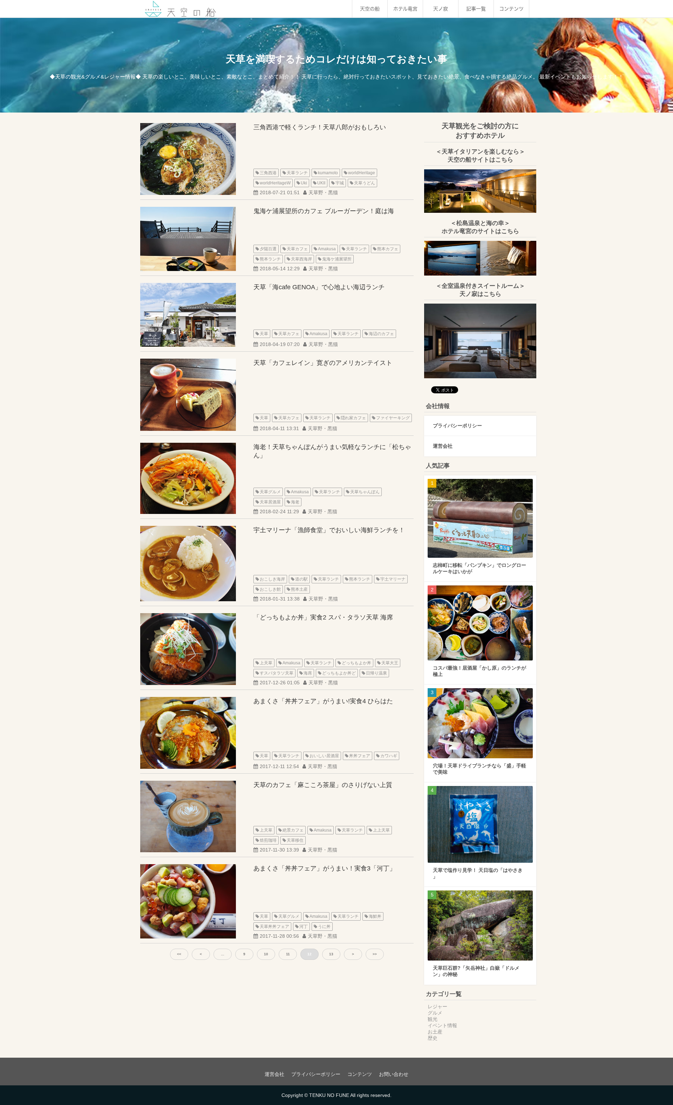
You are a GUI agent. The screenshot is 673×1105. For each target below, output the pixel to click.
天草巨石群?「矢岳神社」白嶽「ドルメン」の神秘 (476, 971)
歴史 (432, 1038)
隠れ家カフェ (353, 417)
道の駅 (301, 579)
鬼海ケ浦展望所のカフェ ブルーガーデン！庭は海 (323, 211)
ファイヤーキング (393, 417)
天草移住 (295, 840)
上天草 (266, 662)
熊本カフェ (387, 248)
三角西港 (268, 172)
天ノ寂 (440, 8)
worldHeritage (361, 172)
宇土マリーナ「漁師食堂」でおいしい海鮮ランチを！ (329, 530)
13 (331, 954)
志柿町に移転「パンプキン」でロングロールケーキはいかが (479, 568)
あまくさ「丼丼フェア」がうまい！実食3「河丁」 (324, 868)
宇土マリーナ (393, 579)
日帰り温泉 (376, 673)
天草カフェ (297, 248)
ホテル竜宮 (405, 8)
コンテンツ (511, 8)
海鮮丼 (375, 916)
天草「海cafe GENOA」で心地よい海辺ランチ (319, 287)
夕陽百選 (268, 248)
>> (375, 954)
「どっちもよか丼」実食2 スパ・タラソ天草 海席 (323, 617)
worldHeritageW (275, 183)
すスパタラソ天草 (276, 673)
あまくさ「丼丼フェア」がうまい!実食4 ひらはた (323, 701)
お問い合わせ (393, 1074)
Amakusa (327, 248)
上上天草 (381, 830)
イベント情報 (442, 1025)
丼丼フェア (359, 755)
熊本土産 (299, 589)
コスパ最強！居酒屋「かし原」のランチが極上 (479, 671)
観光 (432, 1019)
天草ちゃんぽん (365, 491)
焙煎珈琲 (268, 840)
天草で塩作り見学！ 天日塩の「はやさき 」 (478, 873)
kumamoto (328, 172)
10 (266, 954)
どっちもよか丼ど (339, 673)
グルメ (435, 1013)
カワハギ (388, 755)
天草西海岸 (301, 259)
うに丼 (324, 926)
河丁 (303, 926)
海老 (295, 502)
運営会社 (443, 446)
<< (179, 954)
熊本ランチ (270, 259)
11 (288, 954)
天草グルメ (270, 491)
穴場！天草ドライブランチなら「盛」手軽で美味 (479, 769)
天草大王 (389, 662)
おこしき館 (270, 589)
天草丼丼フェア (274, 926)
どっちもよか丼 (356, 662)
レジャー (437, 1006)
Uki (304, 183)
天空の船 (370, 8)
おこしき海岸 (272, 579)
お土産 (435, 1032)
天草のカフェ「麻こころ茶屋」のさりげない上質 (322, 784)
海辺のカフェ (381, 333)
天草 (264, 333)
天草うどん (364, 183)
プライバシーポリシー (457, 425)
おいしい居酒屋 (324, 755)
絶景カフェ (293, 830)
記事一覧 (476, 8)
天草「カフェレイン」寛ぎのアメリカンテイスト (322, 362)
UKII (321, 183)
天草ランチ (297, 172)
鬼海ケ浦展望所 (337, 259)
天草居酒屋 (270, 502)
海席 (308, 673)
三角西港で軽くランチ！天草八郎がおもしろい (319, 127)
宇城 (339, 183)
